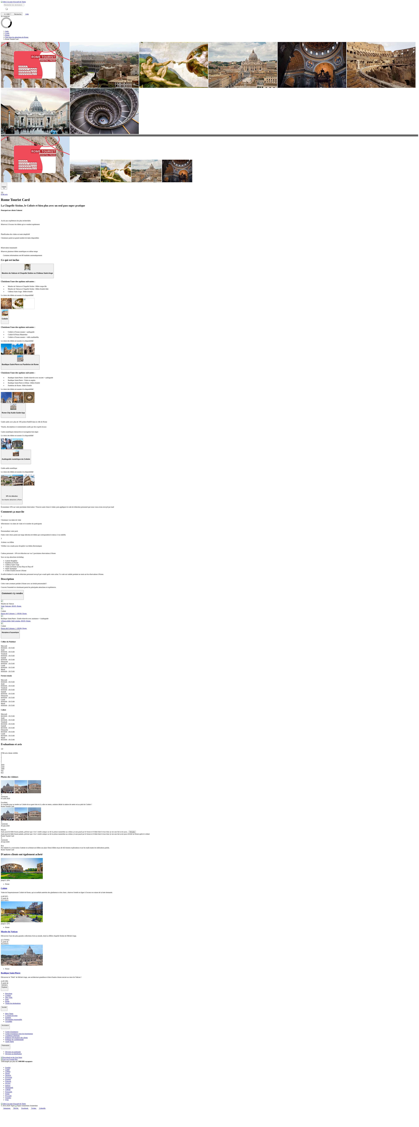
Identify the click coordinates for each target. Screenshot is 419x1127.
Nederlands (9, 1087)
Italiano (7, 1086)
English (7, 1068)
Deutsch (8, 1075)
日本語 (7, 1090)
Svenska (8, 1098)
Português (8, 1092)
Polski (7, 1094)
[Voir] (7, 793)
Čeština (7, 1071)
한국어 (7, 1083)
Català (7, 1070)
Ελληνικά (8, 1077)
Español (8, 1079)
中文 (7, 1100)
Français (8, 1081)
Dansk (7, 1073)
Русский (8, 1096)
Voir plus (132, 832)
